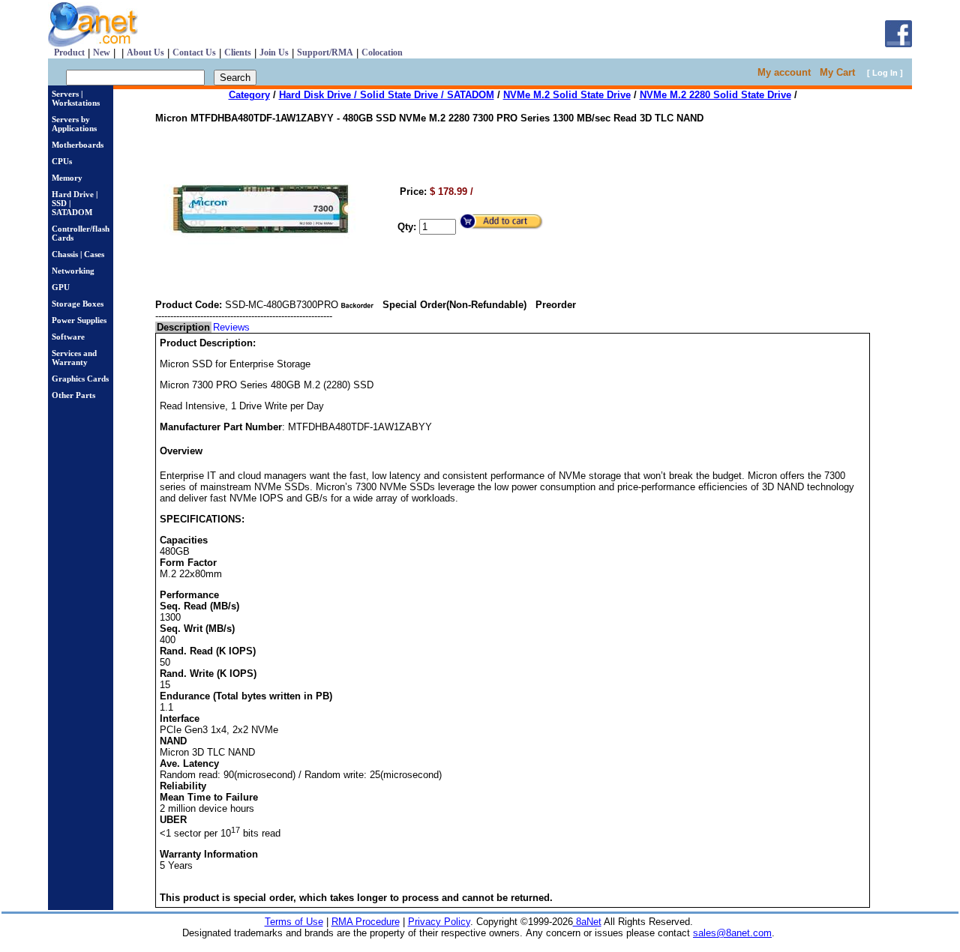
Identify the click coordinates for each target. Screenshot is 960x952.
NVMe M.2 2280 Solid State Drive (715, 94)
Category (249, 94)
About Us (145, 52)
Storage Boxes (78, 303)
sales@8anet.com (732, 933)
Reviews (231, 327)
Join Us (274, 52)
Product (69, 52)
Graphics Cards (80, 378)
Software (68, 336)
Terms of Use (294, 921)
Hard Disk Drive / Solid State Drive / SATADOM (386, 94)
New (101, 52)
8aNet (587, 921)
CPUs (62, 161)
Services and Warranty (74, 358)
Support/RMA (325, 52)
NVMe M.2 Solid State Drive (567, 94)
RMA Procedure (366, 921)
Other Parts (73, 395)
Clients (237, 52)
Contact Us (194, 52)
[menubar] (203, 327)
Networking (73, 270)
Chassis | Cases (78, 254)
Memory (67, 177)
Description (183, 327)
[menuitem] (183, 327)
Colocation (382, 52)
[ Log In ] (885, 72)
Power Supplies (79, 320)
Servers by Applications (74, 124)
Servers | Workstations (76, 98)
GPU (61, 287)
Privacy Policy (439, 921)
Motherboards (78, 144)
